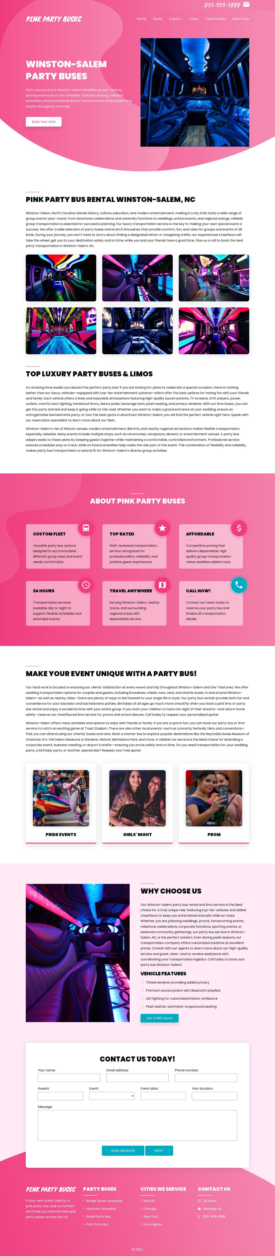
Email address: (117, 1070)
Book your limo (44, 121)
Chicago (150, 1208)
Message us (212, 1208)
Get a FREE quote (160, 1018)
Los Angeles (153, 1224)
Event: (94, 1088)
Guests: (44, 1088)
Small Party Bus (98, 1216)
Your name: (47, 1070)
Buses (157, 18)
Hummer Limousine (101, 1208)
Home (141, 18)
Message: (45, 1107)
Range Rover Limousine (104, 1201)
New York (151, 1216)
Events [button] (174, 18)
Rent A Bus (241, 18)
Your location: (202, 1088)
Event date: (149, 1088)
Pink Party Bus (97, 1224)
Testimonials (215, 18)
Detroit (149, 1201)
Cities (194, 18)
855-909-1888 (222, 4)
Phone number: (187, 1070)
